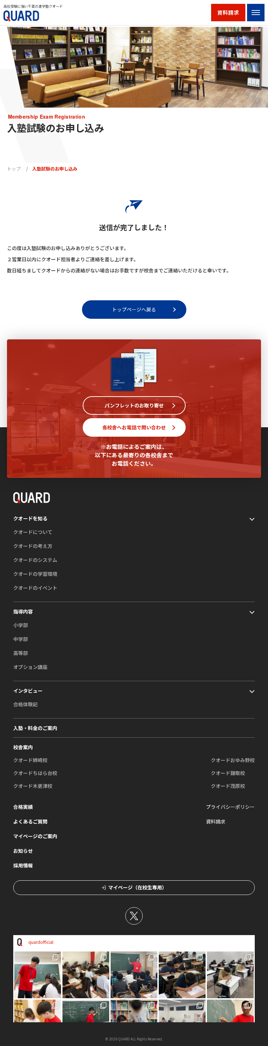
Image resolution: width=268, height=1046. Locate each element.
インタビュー (28, 690)
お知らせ (23, 850)
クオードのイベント (35, 587)
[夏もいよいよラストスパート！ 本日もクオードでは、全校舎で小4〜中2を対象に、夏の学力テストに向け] (85, 974)
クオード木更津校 (32, 785)
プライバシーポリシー (230, 806)
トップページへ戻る (134, 309)
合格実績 (23, 806)
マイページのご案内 (35, 836)
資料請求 (228, 12)
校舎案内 (23, 747)
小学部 (20, 625)
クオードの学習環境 (35, 573)
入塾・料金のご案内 (35, 727)
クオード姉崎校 (30, 760)
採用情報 (23, 865)
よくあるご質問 (30, 821)
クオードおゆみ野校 (233, 760)
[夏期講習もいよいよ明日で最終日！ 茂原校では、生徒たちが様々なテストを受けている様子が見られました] (230, 974)
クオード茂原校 (228, 785)
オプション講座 (30, 666)
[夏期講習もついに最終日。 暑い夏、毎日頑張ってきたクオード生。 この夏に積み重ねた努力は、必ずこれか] (182, 974)
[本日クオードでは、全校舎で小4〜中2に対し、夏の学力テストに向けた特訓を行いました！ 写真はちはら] (134, 974)
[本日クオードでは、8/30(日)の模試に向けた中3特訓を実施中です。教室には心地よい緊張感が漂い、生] (37, 974)
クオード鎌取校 (228, 772)
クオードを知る (30, 518)
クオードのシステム (35, 559)
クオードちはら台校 (35, 772)
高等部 (20, 652)
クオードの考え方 (32, 545)
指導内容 (23, 611)
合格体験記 (25, 704)
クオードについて (32, 531)
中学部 (20, 638)
